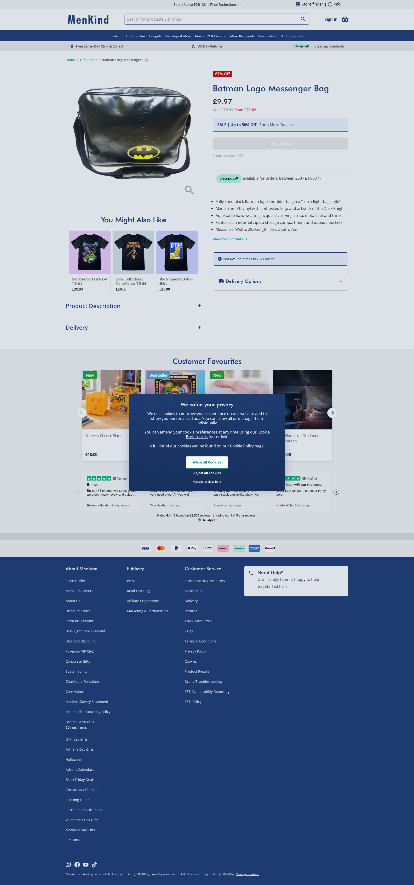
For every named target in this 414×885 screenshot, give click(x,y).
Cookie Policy (242, 446)
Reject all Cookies (207, 473)
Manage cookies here (207, 481)
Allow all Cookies (207, 462)
